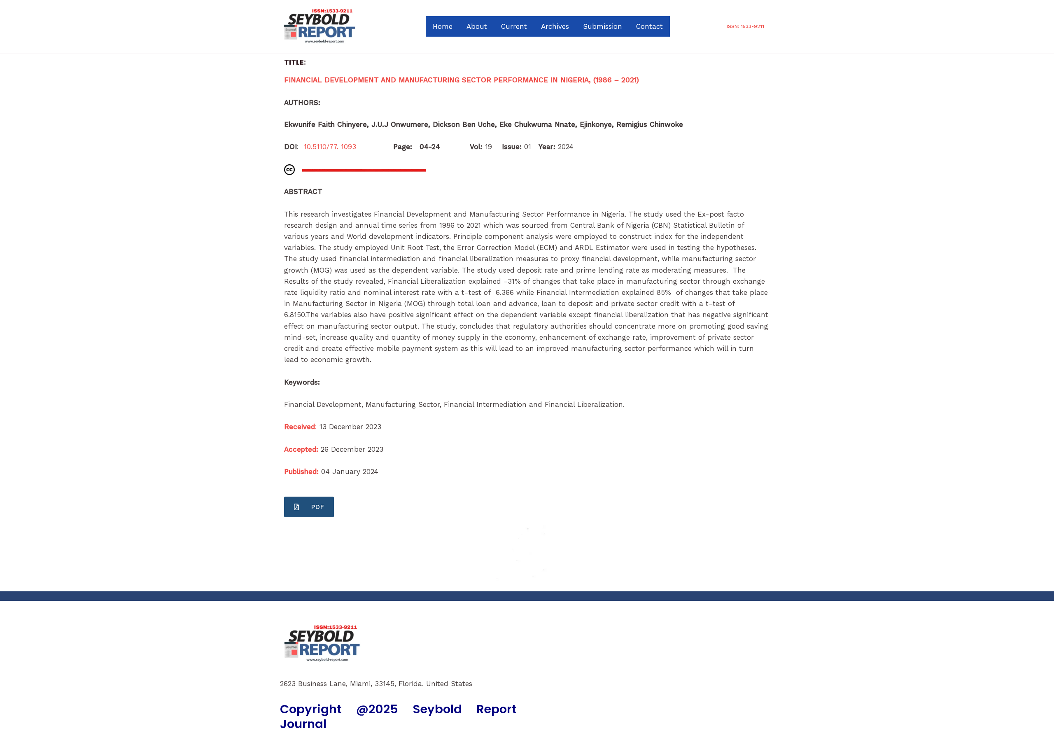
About (476, 26)
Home (442, 26)
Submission (602, 26)
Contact (649, 26)
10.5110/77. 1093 (334, 146)
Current (514, 26)
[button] (745, 26)
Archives (555, 26)
